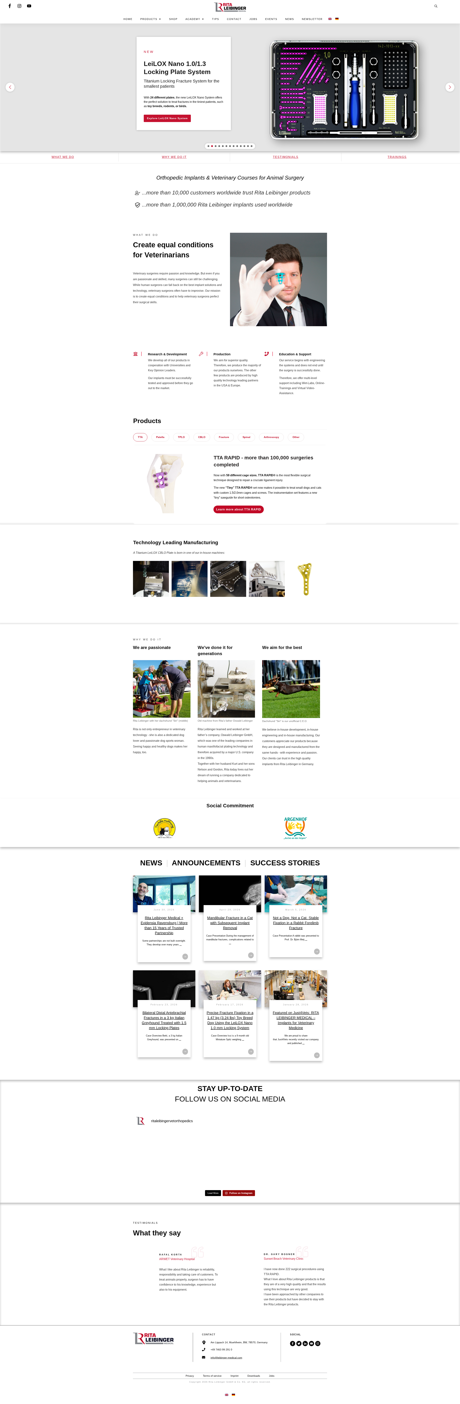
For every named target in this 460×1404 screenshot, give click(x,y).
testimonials (285, 157)
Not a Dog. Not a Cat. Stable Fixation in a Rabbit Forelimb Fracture (296, 923)
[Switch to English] (226, 1394)
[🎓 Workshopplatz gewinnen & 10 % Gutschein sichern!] (205, 1145)
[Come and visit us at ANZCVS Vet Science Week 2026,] (254, 1174)
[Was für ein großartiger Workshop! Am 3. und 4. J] (303, 1174)
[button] (230, 87)
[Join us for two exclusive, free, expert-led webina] (254, 1145)
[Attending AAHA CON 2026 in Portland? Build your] (205, 1174)
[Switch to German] (337, 19)
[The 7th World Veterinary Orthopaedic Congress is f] (303, 1145)
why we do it (174, 157)
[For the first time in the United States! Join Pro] (156, 1145)
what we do (63, 157)
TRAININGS (397, 157)
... (181, 944)
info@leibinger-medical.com (226, 1357)
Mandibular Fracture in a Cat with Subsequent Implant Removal (230, 923)
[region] (230, 87)
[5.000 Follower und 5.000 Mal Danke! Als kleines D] (156, 1174)
